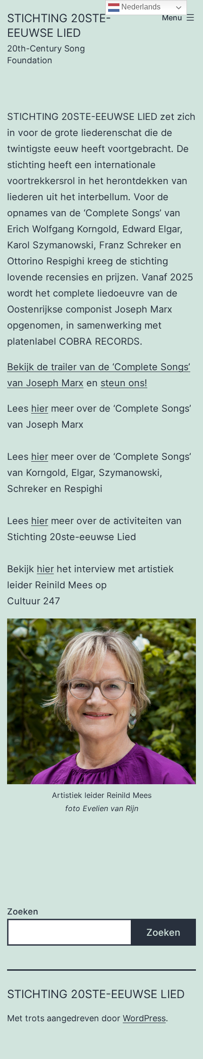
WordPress (144, 1018)
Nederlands (140, 7)
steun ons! (124, 383)
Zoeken (22, 911)
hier (39, 408)
